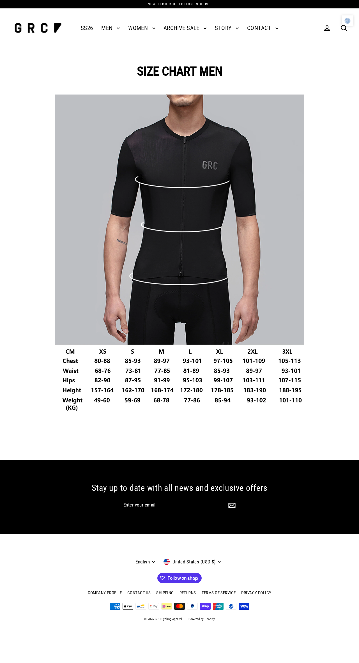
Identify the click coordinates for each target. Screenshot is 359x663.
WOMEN (138, 28)
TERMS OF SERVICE (219, 592)
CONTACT (260, 28)
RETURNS (188, 592)
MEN (107, 28)
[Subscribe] (232, 505)
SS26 (87, 28)
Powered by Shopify (201, 619)
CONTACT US (139, 592)
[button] (347, 20)
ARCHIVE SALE (182, 28)
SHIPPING (165, 592)
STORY (224, 28)
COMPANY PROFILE (105, 592)
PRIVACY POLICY (256, 592)
